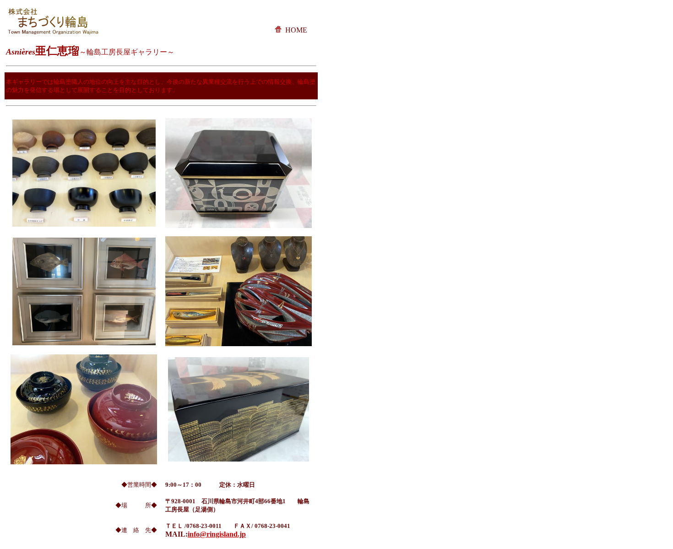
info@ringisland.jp (217, 534)
